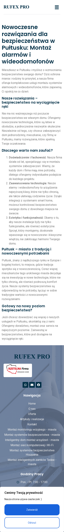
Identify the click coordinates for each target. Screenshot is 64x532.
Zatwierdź (32, 509)
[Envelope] (32, 385)
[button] (56, 7)
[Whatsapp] (25, 385)
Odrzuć (32, 522)
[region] (32, 509)
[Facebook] (38, 385)
